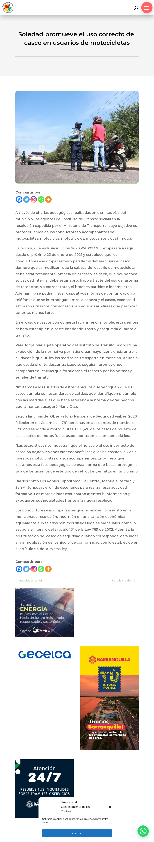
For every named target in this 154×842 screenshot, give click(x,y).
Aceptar (77, 833)
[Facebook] (19, 199)
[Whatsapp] (41, 199)
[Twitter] (26, 199)
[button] (110, 807)
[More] (48, 199)
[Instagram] (33, 199)
